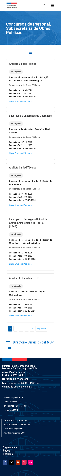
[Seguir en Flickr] (30, 462)
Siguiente (41, 329)
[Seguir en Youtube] (18, 462)
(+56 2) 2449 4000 (12, 374)
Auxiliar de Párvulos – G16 (24, 278)
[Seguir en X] (11, 462)
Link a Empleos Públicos (20, 101)
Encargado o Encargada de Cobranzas (30, 115)
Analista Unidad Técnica (22, 63)
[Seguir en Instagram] (24, 462)
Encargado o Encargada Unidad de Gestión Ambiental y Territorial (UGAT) (28, 223)
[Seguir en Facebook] (5, 462)
